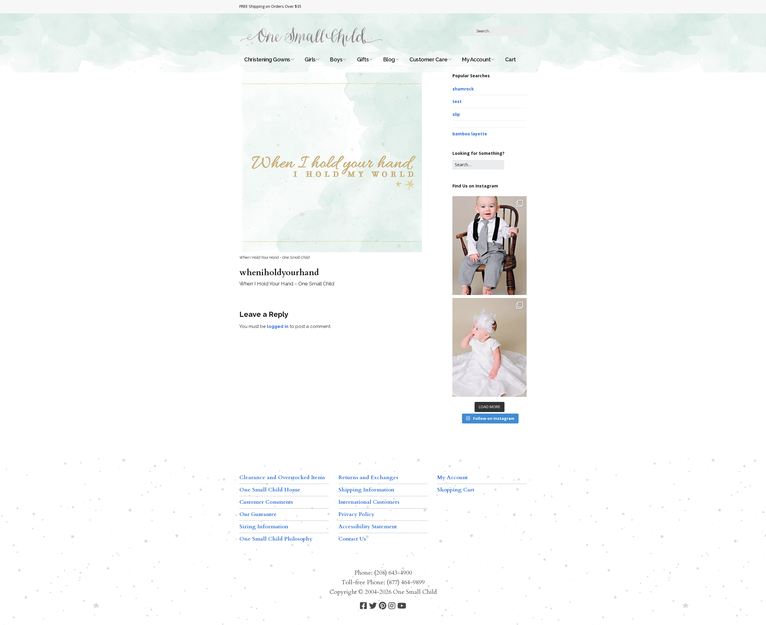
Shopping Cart (455, 490)
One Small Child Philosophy (275, 539)
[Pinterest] (382, 606)
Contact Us (352, 539)
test (457, 101)
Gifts (363, 59)
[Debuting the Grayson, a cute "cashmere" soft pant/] (489, 245)
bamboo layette (469, 134)
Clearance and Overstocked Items (282, 477)
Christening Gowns (267, 59)
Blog (389, 59)
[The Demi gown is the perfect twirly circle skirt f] (489, 347)
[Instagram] (391, 606)
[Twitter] (373, 606)
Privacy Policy (356, 514)
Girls (310, 59)
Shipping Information (366, 490)
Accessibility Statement (367, 526)
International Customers (368, 502)
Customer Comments (266, 502)
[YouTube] (401, 606)
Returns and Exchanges (368, 477)
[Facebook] (363, 606)
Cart (510, 59)
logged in (277, 326)
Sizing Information (263, 526)
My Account (476, 59)
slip (456, 114)
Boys (336, 59)
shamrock (463, 89)
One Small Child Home (269, 490)
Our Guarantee (258, 514)
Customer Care (428, 59)
